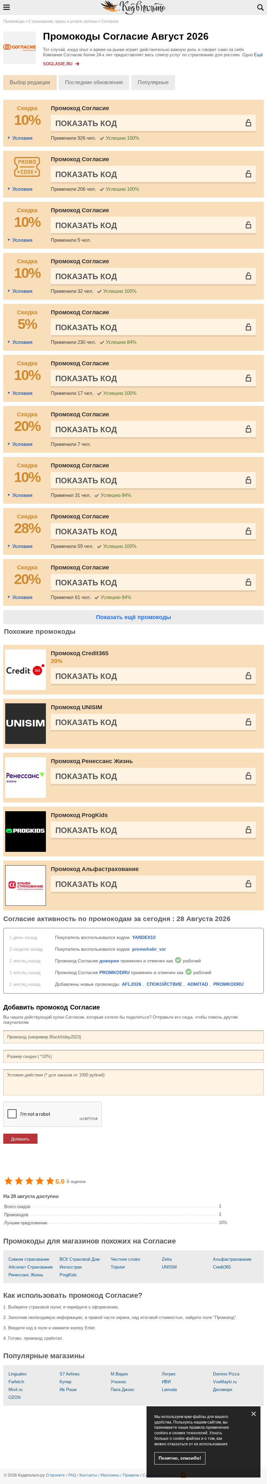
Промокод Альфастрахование (95, 869)
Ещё (258, 54)
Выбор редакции (30, 82)
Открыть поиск (260, 7)
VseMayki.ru (225, 1381)
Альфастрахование (232, 1259)
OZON (14, 1397)
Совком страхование (28, 1259)
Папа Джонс (122, 1389)
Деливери (222, 1389)
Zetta (167, 1259)
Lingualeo (17, 1374)
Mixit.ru (15, 1389)
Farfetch (16, 1381)
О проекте (55, 1475)
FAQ (72, 1475)
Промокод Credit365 (79, 657)
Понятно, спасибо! (180, 1458)
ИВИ (166, 1381)
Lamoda (169, 1389)
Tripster (118, 1267)
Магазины (110, 1475)
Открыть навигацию (6, 7)
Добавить (20, 1139)
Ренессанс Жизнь (25, 1274)
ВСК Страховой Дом (80, 1259)
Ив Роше (68, 1389)
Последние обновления (94, 82)
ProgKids (68, 1274)
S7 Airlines (70, 1374)
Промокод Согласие (80, 108)
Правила (131, 1475)
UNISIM (169, 1267)
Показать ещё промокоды (133, 617)
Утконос (118, 1381)
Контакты (88, 1475)
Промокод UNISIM (76, 707)
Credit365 (222, 1267)
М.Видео (119, 1374)
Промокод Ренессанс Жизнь (92, 761)
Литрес (169, 1374)
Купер (65, 1381)
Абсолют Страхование (30, 1267)
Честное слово (125, 1259)
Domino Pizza (226, 1374)
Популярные (153, 82)
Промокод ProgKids (79, 815)
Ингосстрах (71, 1267)
